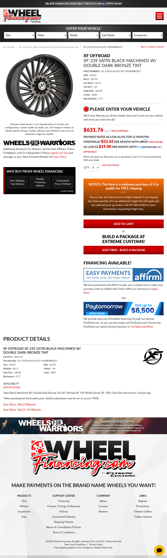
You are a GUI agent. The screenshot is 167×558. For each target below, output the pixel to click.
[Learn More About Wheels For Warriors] (83, 425)
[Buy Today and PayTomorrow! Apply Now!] (124, 309)
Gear (24, 517)
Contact (103, 506)
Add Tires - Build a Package (123, 250)
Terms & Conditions (64, 532)
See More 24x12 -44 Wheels (22, 409)
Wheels (24, 506)
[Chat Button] (159, 550)
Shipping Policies (63, 522)
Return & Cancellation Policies (63, 527)
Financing (63, 501)
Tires (24, 501)
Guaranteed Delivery (64, 517)
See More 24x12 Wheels (19, 404)
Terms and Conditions (75, 544)
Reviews (103, 511)
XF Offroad (9, 47)
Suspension (24, 511)
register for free (59, 153)
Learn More (60, 157)
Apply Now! (156, 142)
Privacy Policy (96, 544)
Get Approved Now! (141, 326)
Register (142, 501)
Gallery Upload (143, 517)
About (103, 501)
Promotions (143, 506)
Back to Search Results (152, 47)
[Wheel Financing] (83, 458)
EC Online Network (111, 541)
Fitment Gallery (143, 511)
